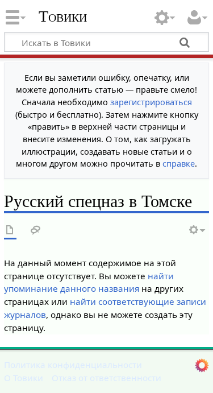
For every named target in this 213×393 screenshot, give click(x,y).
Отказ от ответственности (106, 377)
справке (178, 163)
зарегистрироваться (151, 102)
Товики (63, 16)
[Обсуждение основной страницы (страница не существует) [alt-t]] (36, 230)
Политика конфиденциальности (73, 364)
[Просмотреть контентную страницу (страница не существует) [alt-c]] (10, 230)
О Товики (23, 377)
